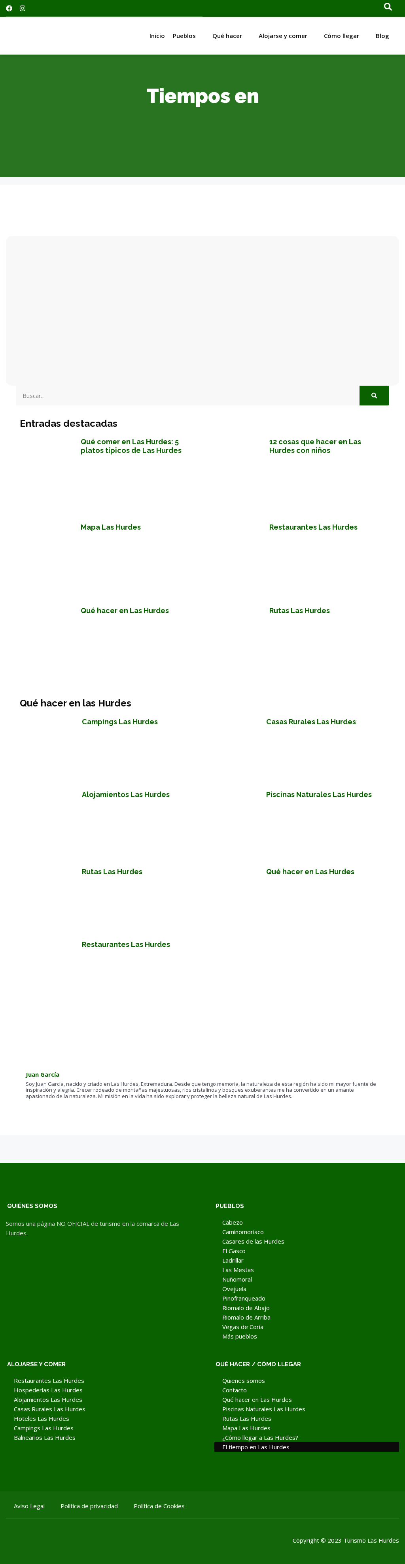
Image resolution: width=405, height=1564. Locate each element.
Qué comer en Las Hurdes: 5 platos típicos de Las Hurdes (131, 445)
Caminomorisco (243, 1232)
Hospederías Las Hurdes (48, 1390)
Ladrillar (233, 1260)
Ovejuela (234, 1289)
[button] (385, 8)
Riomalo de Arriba (246, 1317)
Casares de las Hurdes (253, 1241)
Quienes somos (243, 1380)
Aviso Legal (29, 1506)
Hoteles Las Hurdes (41, 1418)
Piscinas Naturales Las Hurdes (319, 794)
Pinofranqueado (243, 1298)
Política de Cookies (159, 1506)
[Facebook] (9, 8)
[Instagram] (22, 8)
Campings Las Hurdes (120, 722)
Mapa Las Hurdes (111, 527)
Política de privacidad (89, 1506)
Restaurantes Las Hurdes (313, 527)
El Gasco (234, 1251)
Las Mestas (238, 1270)
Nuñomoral (237, 1279)
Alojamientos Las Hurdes (126, 794)
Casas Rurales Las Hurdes (311, 722)
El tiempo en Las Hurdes (256, 1447)
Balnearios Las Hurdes (45, 1437)
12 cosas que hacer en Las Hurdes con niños (315, 445)
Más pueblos (239, 1336)
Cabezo (232, 1222)
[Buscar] (374, 395)
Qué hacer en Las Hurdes (125, 610)
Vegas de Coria (242, 1327)
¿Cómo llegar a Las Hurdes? (260, 1437)
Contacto (234, 1390)
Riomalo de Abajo (246, 1308)
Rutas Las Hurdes (299, 610)
